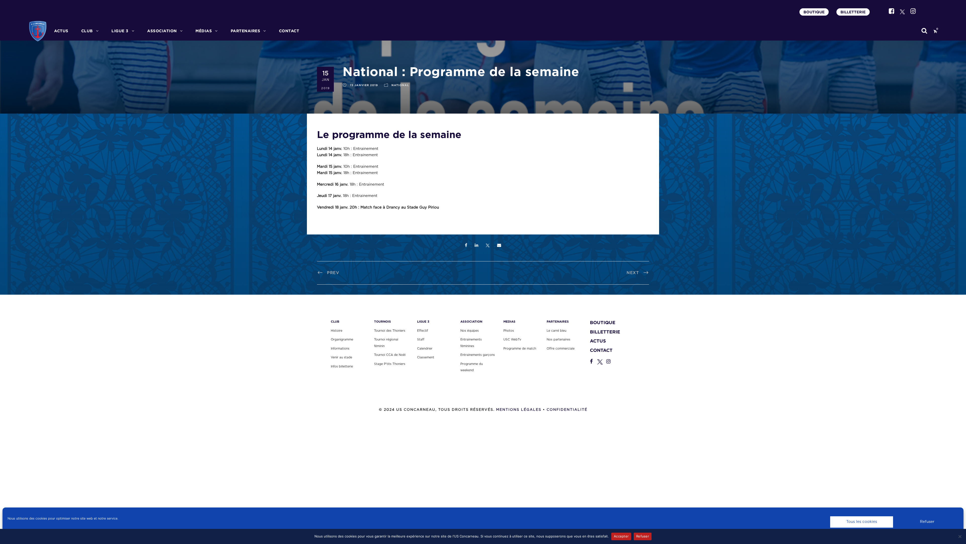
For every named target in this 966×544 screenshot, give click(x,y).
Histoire (336, 330)
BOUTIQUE (814, 12)
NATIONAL (400, 85)
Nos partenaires (558, 339)
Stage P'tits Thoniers (389, 363)
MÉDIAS (203, 31)
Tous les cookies (861, 522)
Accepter (621, 536)
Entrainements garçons (477, 354)
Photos (508, 330)
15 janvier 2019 (364, 85)
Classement (425, 357)
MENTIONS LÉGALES (518, 410)
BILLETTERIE (853, 12)
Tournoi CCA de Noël (390, 354)
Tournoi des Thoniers (389, 330)
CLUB (87, 31)
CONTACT (289, 31)
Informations (340, 348)
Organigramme (342, 339)
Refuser (927, 522)
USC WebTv (512, 339)
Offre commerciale (561, 348)
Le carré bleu (556, 330)
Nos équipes (469, 330)
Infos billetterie (342, 366)
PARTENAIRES (245, 31)
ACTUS (61, 31)
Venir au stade (341, 357)
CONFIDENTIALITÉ (567, 410)
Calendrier (424, 348)
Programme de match (519, 348)
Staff (420, 339)
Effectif (422, 330)
